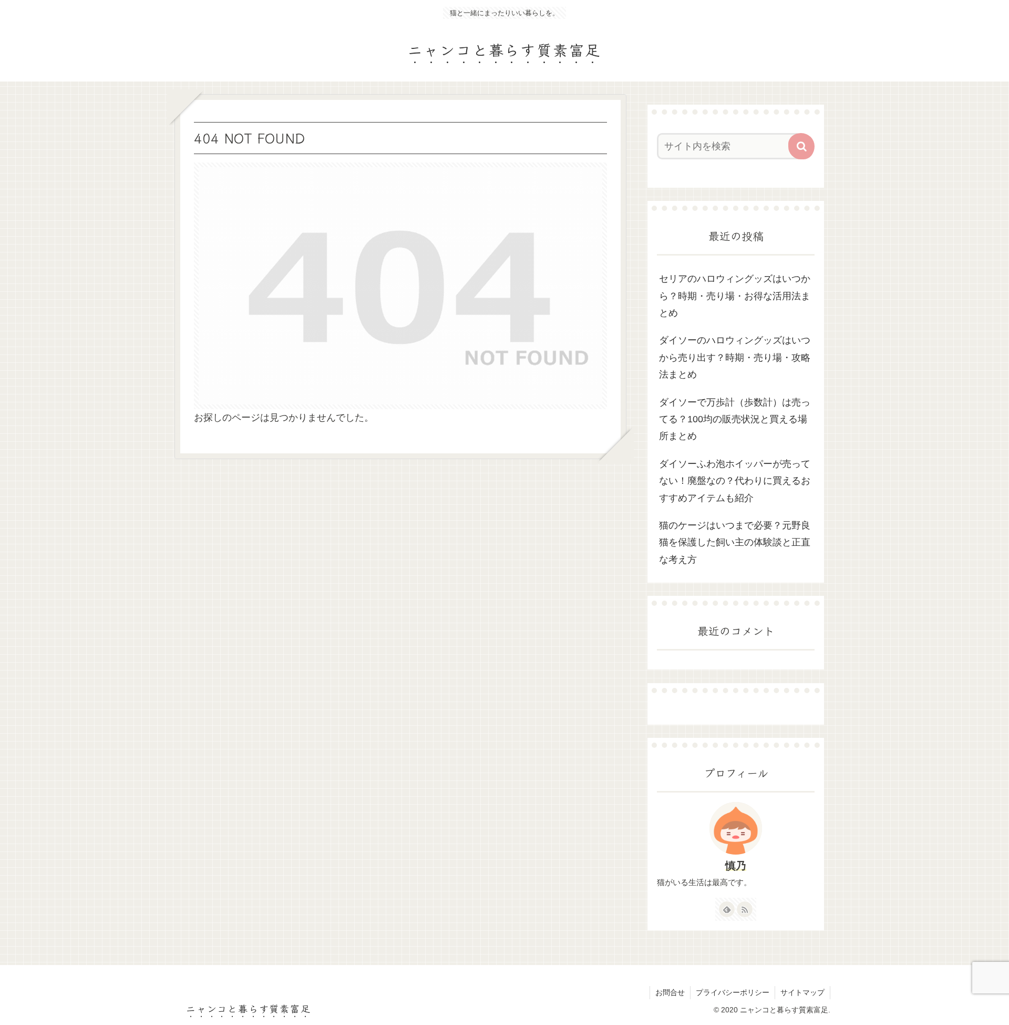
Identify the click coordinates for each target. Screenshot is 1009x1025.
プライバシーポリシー (732, 992)
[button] (801, 146)
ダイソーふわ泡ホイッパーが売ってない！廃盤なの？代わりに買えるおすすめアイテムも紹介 (734, 481)
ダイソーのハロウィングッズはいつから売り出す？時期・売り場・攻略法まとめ (734, 357)
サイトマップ (802, 992)
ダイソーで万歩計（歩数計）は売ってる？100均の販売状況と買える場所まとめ (734, 419)
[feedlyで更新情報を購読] (727, 909)
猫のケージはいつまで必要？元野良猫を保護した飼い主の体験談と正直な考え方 (734, 542)
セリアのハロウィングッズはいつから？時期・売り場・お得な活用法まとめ (734, 295)
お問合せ (670, 992)
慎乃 (735, 865)
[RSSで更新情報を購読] (744, 909)
